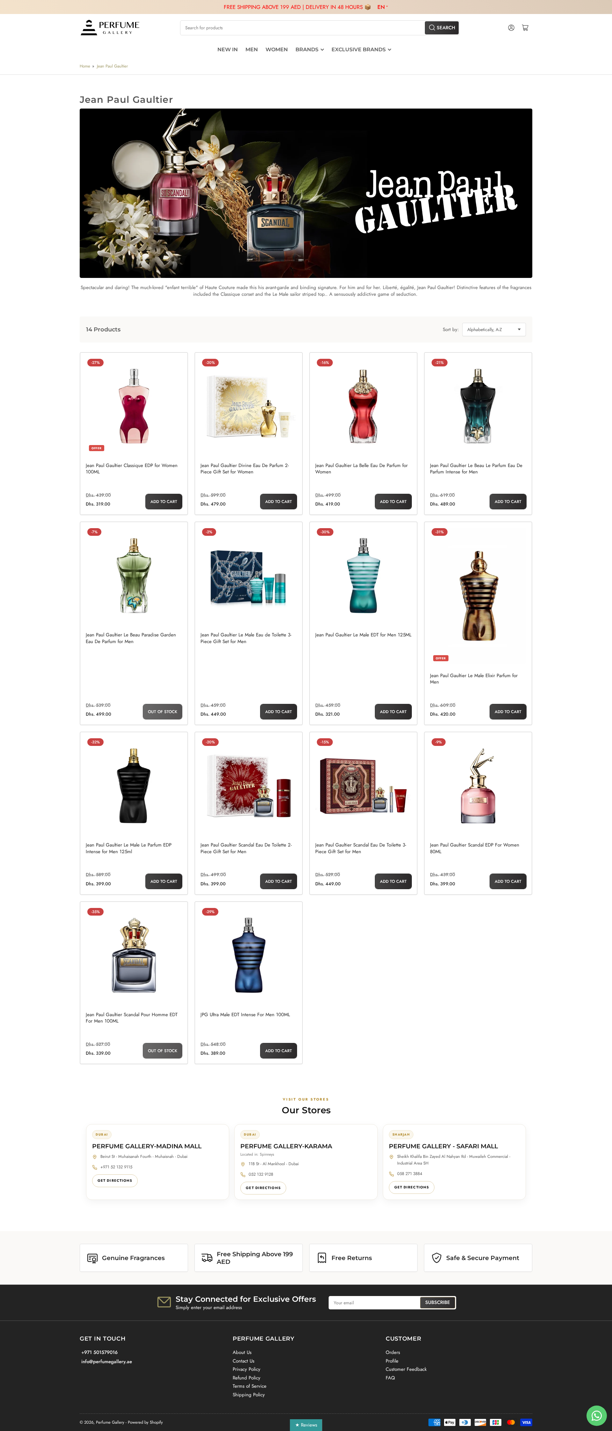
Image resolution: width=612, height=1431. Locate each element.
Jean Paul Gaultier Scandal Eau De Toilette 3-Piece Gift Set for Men (360, 848)
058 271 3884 (409, 1174)
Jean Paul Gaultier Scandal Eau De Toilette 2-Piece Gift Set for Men (246, 848)
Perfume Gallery (110, 1422)
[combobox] (319, 27)
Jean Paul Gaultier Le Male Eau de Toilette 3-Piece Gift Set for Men (245, 638)
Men (251, 49)
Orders (393, 1352)
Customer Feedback (406, 1369)
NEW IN (227, 49)
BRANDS (306, 49)
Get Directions (115, 1180)
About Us (242, 1352)
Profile (392, 1360)
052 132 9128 (261, 1174)
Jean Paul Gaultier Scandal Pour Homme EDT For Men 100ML (132, 1017)
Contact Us (243, 1360)
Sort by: (451, 329)
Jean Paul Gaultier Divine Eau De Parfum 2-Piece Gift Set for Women (244, 468)
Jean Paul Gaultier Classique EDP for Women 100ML (132, 468)
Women (277, 49)
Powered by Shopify (145, 1422)
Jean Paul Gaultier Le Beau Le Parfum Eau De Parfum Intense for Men (476, 468)
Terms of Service (249, 1386)
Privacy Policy (246, 1369)
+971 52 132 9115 (116, 1167)
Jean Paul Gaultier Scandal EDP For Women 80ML (474, 848)
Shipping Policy (249, 1394)
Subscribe (437, 1302)
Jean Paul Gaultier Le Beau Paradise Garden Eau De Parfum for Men (131, 638)
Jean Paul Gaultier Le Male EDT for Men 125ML (363, 635)
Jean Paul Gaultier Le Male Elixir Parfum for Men (474, 678)
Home (85, 66)
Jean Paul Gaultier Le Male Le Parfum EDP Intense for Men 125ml (128, 848)
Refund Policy (246, 1377)
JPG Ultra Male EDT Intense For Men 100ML (245, 1014)
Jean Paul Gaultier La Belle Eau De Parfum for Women (361, 468)
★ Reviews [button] (306, 1424)
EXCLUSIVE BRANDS (359, 49)
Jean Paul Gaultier (112, 66)
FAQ (390, 1377)
